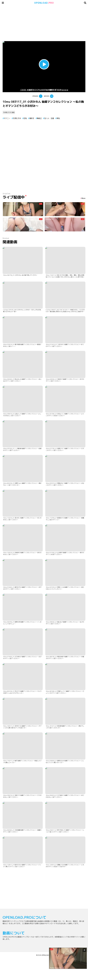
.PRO (44, 2)
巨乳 (25, 118)
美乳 (58, 118)
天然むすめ (17, 118)
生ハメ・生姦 (49, 118)
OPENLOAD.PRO (46, 955)
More (83, 198)
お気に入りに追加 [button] (9, 112)
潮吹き (31, 118)
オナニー (7, 118)
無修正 (39, 118)
